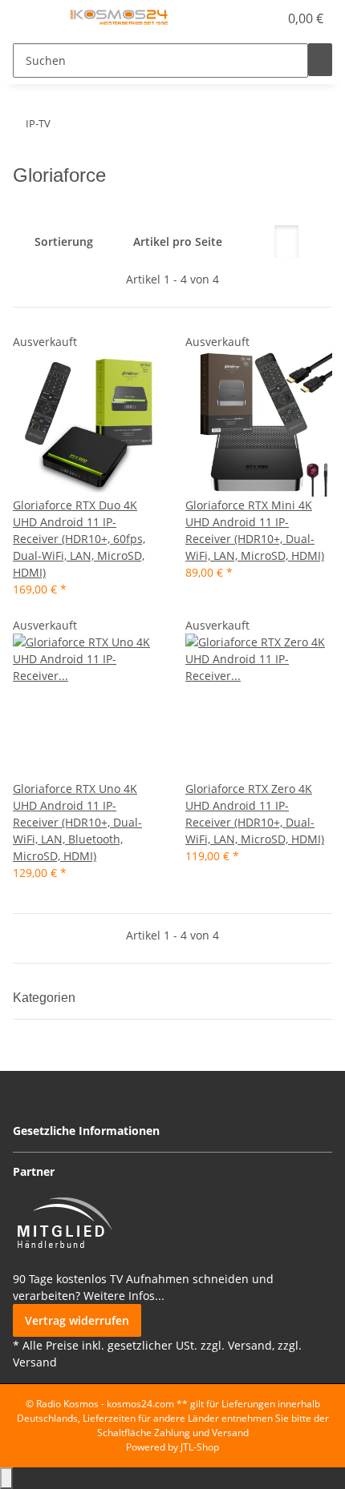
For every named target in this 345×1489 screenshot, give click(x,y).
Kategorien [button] (46, 997)
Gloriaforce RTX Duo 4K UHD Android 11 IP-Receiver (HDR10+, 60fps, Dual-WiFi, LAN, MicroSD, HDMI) (79, 538)
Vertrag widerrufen (77, 1320)
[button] (249, 18)
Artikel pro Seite (177, 241)
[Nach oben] (6, 1478)
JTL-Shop (200, 1447)
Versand (35, 1362)
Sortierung (63, 241)
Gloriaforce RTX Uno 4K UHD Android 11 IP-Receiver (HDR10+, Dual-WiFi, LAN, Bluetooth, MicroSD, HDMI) (77, 822)
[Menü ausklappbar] (33, 18)
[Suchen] (320, 59)
